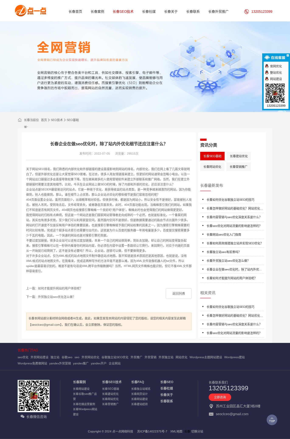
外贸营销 (150, 357)
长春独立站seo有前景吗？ (224, 252)
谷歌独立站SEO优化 (114, 357)
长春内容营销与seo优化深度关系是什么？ (234, 217)
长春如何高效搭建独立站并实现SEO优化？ (235, 243)
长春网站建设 (81, 388)
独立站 (55, 357)
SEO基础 (73, 120)
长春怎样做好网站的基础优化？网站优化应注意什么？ (235, 209)
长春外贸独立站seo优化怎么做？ (228, 260)
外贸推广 (136, 357)
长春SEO (166, 382)
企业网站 (115, 363)
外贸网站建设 (39, 357)
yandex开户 (99, 363)
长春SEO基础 (212, 156)
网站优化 (181, 357)
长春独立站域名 (141, 388)
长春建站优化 (239, 156)
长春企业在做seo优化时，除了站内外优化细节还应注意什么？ (234, 270)
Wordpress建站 (234, 357)
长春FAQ (137, 382)
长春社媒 (166, 388)
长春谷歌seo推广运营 (85, 396)
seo (77, 357)
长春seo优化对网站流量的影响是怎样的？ (234, 225)
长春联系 (166, 401)
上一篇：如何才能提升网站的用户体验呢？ (54, 288)
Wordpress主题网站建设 (206, 357)
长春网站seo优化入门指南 (224, 234)
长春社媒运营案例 (84, 404)
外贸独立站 (166, 357)
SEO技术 (57, 120)
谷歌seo (67, 357)
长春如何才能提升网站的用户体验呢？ (232, 278)
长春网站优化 (212, 166)
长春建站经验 (139, 404)
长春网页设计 (139, 393)
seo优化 (23, 357)
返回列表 (178, 293)
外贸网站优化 (90, 357)
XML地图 (176, 431)
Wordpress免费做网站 (32, 363)
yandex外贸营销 (60, 363)
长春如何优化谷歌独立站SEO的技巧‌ (230, 199)
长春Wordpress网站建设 (85, 412)
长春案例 (79, 382)
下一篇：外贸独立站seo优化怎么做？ (51, 296)
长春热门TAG (28, 350)
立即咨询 (220, 397)
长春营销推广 (239, 166)
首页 (44, 120)
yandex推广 (81, 363)
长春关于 (166, 394)
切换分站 (197, 431)
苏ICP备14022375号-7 (152, 431)
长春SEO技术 (112, 382)
